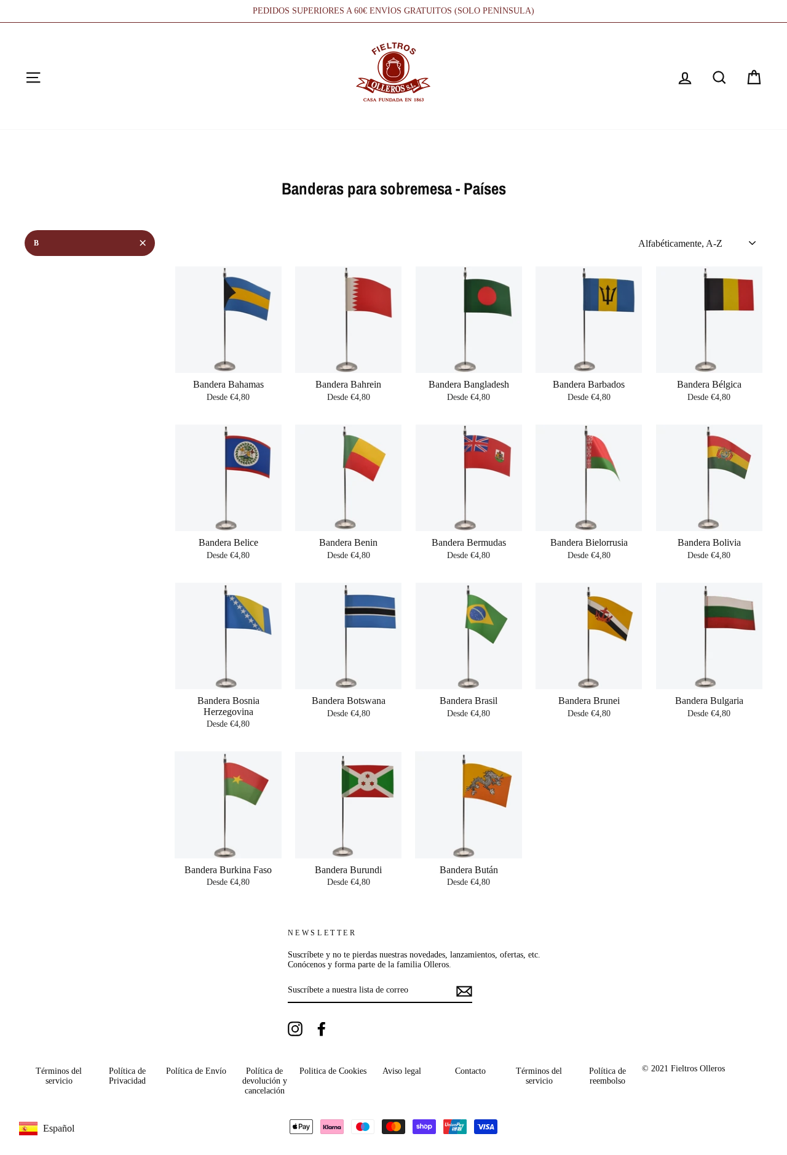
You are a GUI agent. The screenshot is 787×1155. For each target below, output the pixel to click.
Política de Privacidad (127, 1075)
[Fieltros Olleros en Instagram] (295, 1028)
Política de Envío (196, 1071)
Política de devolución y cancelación (264, 1081)
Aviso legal (401, 1071)
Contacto (470, 1071)
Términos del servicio (59, 1075)
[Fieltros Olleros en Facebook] (321, 1028)
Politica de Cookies (332, 1071)
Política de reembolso (607, 1075)
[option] (393, 11)
